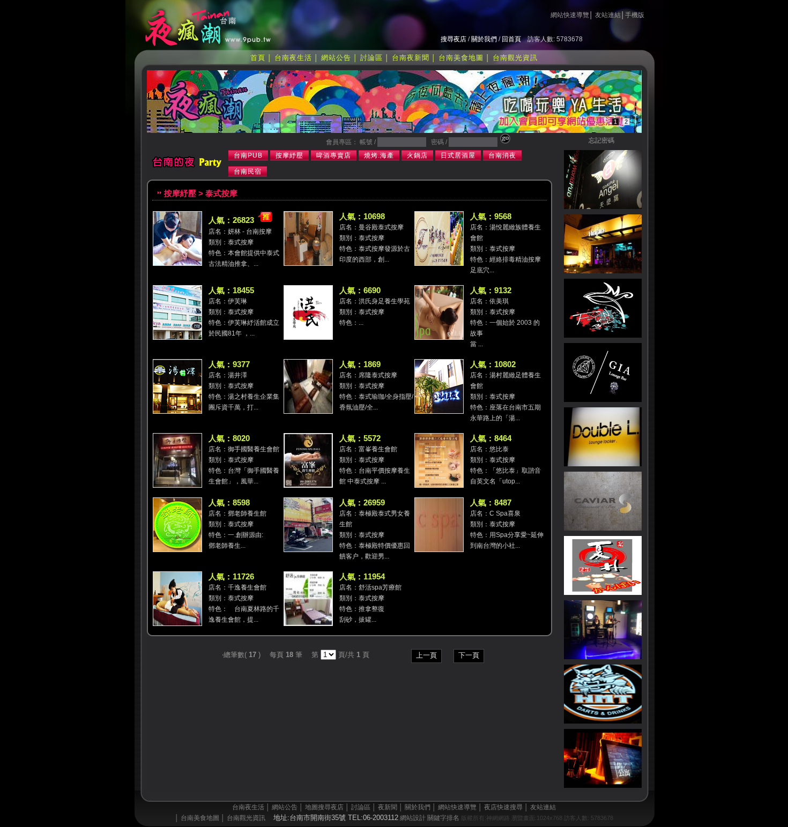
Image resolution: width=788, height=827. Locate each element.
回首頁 (511, 39)
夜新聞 (387, 807)
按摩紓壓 (289, 155)
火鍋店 (417, 155)
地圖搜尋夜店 (324, 807)
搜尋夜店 (453, 39)
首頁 (257, 58)
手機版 (634, 15)
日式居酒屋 (458, 155)
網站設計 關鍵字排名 (429, 818)
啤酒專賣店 (333, 155)
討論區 (371, 58)
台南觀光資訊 (515, 58)
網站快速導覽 (570, 15)
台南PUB (248, 155)
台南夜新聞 (410, 58)
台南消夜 (502, 155)
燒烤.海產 (379, 155)
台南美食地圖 (461, 58)
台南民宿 (248, 171)
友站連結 (608, 15)
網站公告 (336, 58)
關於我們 (484, 39)
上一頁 (426, 655)
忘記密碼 (601, 140)
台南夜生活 (293, 58)
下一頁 (468, 655)
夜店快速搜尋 (503, 807)
